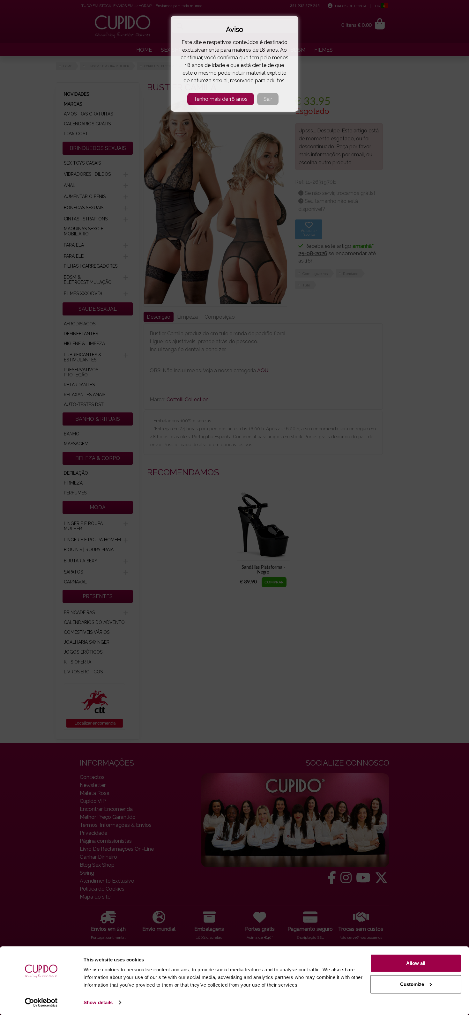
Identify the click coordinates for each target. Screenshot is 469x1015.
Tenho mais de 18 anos (221, 99)
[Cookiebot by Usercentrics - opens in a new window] (41, 1002)
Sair (268, 99)
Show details (98, 1002)
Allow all (415, 963)
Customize (412, 984)
